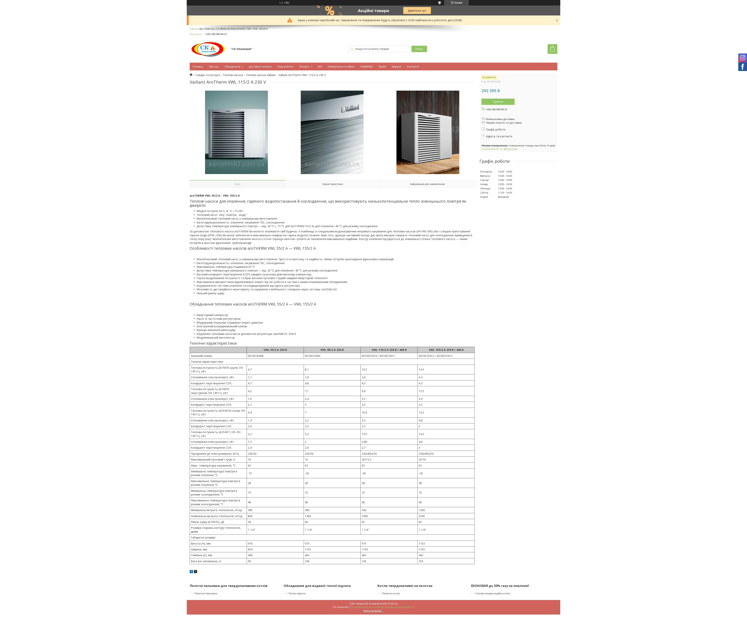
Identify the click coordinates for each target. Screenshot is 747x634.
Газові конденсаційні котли (493, 593)
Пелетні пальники (206, 593)
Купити (498, 101)
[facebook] (191, 572)
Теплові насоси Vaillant (261, 75)
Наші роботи (285, 66)
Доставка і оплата (260, 66)
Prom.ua (393, 603)
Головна (198, 66)
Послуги (304, 66)
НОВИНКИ (366, 66)
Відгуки (396, 66)
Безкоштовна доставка (500, 119)
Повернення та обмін (341, 66)
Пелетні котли (391, 593)
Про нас (214, 66)
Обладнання (232, 66)
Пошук (419, 48)
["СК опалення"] (208, 49)
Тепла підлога (297, 593)
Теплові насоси (233, 75)
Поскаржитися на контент (366, 607)
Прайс (382, 66)
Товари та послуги (207, 75)
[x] (195, 572)
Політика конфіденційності (399, 607)
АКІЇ (319, 66)
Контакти (413, 66)
